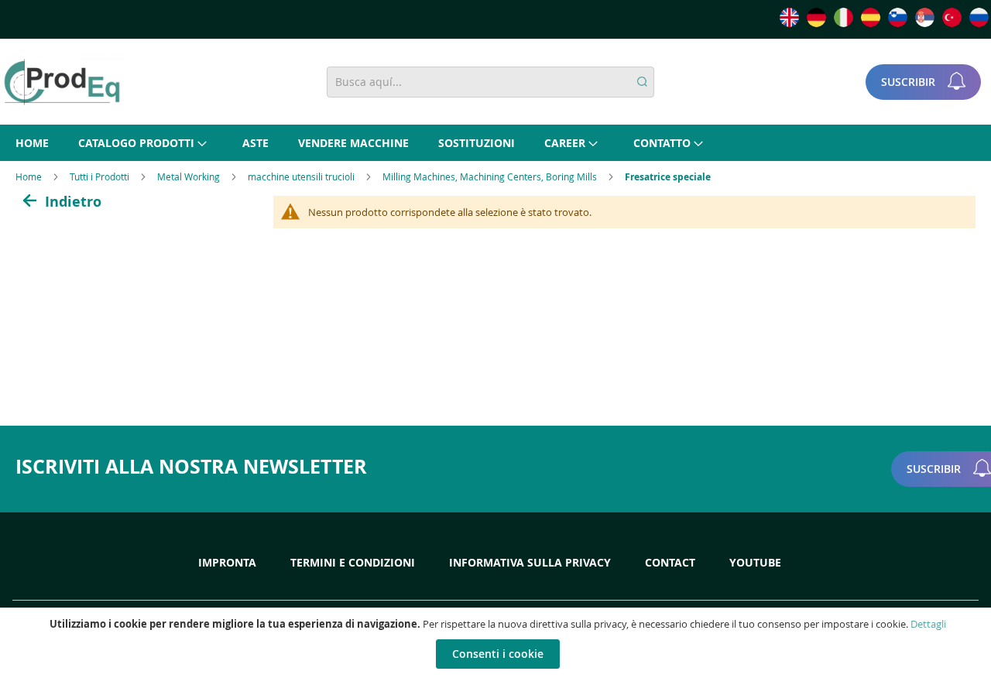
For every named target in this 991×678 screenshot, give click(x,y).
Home (29, 176)
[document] (497, 643)
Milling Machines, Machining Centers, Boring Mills (490, 176)
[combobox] (490, 82)
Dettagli (928, 624)
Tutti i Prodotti (101, 176)
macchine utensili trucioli (302, 176)
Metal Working (189, 176)
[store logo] (62, 82)
